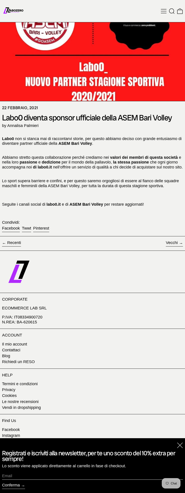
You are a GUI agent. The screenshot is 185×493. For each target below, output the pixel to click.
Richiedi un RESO (18, 361)
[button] (172, 11)
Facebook (11, 429)
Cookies (9, 395)
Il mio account (14, 344)
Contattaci (11, 350)
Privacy (8, 389)
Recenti (14, 242)
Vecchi (172, 242)
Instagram (11, 435)
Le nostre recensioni (20, 401)
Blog (6, 356)
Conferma (11, 485)
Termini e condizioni (20, 384)
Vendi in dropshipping (21, 407)
